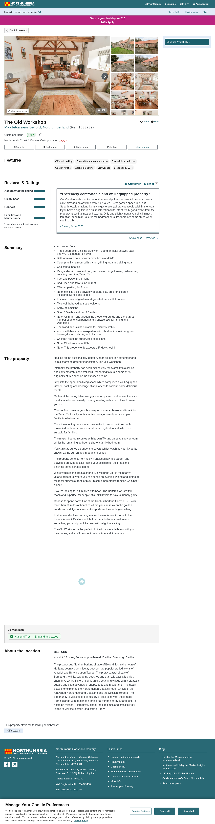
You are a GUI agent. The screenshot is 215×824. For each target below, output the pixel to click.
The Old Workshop (25, 122)
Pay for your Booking (122, 786)
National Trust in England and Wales (36, 636)
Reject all (165, 811)
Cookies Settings (141, 811)
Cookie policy (118, 766)
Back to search (18, 30)
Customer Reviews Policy (124, 776)
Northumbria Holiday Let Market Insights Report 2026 (183, 767)
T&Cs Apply (107, 22)
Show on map (143, 147)
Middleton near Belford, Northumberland (49, 127)
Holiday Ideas (191, 12)
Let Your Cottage (153, 4)
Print (156, 121)
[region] (107, 811)
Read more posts (171, 783)
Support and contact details (125, 757)
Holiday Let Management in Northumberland (177, 759)
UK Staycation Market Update (178, 773)
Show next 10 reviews (142, 238)
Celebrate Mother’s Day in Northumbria (183, 778)
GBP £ (183, 4)
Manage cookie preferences (126, 771)
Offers (205, 12)
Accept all (188, 811)
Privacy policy (118, 761)
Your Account (201, 4)
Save (146, 121)
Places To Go (174, 12)
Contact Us (170, 4)
